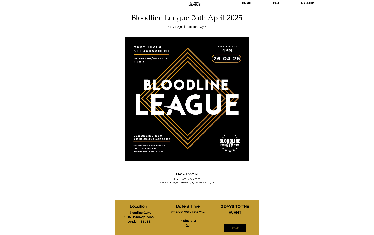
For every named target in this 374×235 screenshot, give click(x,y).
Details (235, 228)
